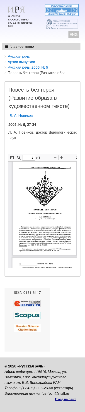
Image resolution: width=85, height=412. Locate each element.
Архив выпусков (21, 61)
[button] (19, 46)
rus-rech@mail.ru (55, 393)
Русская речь (19, 56)
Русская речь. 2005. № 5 (28, 67)
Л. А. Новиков (21, 115)
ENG (74, 34)
